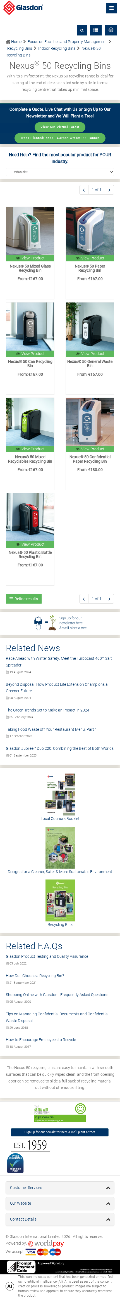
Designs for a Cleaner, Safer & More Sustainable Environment (60, 871)
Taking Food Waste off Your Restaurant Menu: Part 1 (51, 729)
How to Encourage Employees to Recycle (41, 1039)
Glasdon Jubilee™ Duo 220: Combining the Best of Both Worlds (60, 748)
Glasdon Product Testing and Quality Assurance (47, 956)
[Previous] (83, 190)
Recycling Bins (60, 924)
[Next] (109, 190)
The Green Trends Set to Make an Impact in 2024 (47, 710)
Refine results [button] (25, 599)
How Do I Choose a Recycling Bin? (35, 975)
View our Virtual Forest (60, 127)
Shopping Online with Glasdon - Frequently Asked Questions (57, 994)
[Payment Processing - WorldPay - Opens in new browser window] (46, 1243)
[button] (111, 30)
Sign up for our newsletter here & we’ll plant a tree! (60, 1132)
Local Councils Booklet (60, 818)
